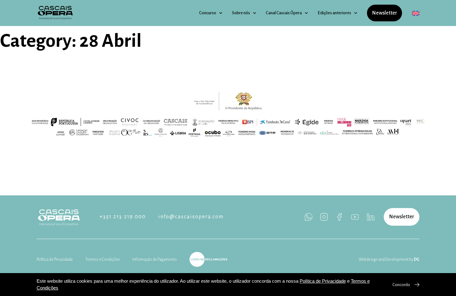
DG (416, 259)
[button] (401, 217)
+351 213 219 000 (123, 217)
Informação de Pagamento (154, 259)
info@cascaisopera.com (191, 217)
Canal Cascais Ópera (284, 13)
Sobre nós (241, 13)
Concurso (207, 13)
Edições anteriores (334, 13)
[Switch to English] (415, 13)
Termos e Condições (102, 259)
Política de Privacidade (55, 259)
